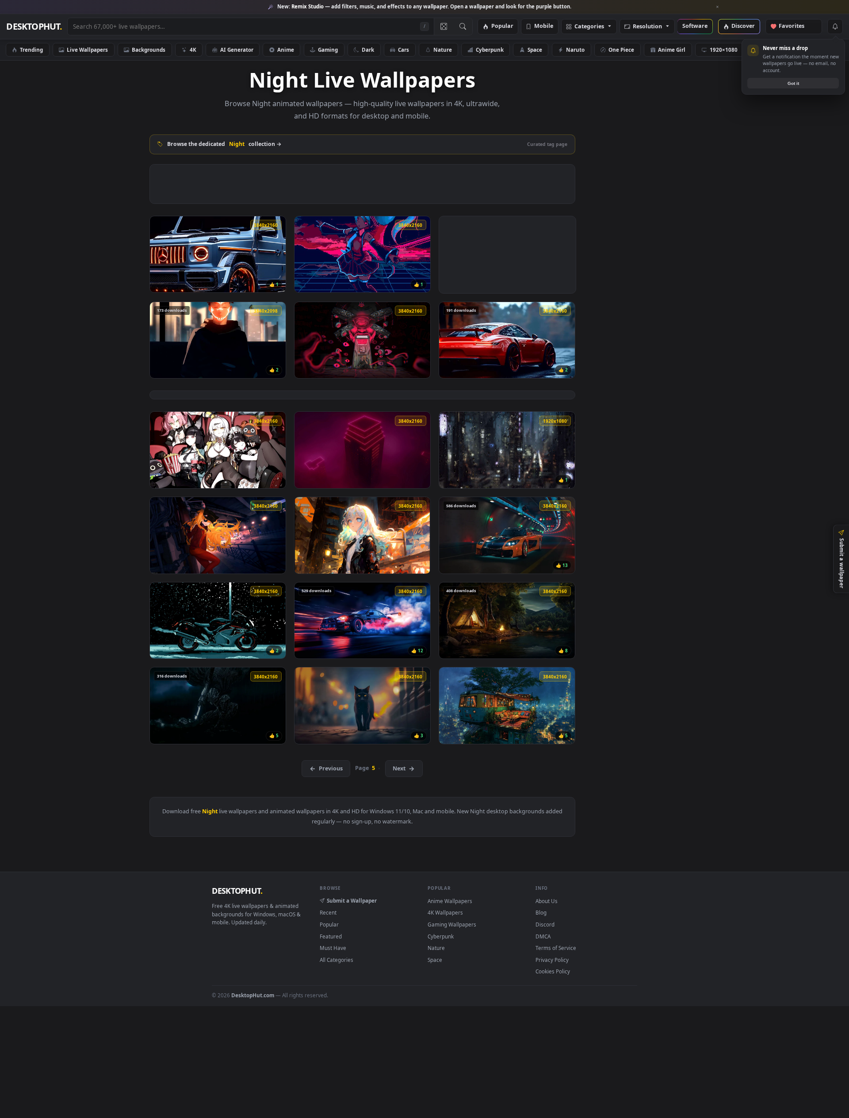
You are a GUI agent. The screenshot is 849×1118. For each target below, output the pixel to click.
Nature (442, 49)
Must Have (333, 947)
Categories (589, 27)
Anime (285, 49)
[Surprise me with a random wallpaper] (443, 26)
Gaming (328, 49)
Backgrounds (148, 49)
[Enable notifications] (834, 26)
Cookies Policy (552, 971)
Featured (331, 936)
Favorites (796, 26)
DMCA (543, 936)
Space (535, 49)
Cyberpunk (490, 49)
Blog (541, 912)
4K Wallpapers (445, 912)
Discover (743, 26)
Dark (368, 49)
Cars (403, 49)
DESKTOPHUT (237, 890)
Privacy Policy (552, 959)
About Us (546, 900)
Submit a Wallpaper (352, 900)
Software (695, 26)
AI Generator (236, 49)
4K (193, 49)
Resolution (647, 27)
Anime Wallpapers (450, 900)
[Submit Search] (462, 26)
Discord (545, 924)
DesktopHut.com (252, 995)
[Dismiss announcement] (718, 7)
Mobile (543, 26)
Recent (328, 912)
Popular (502, 26)
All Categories (336, 959)
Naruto (575, 49)
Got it (793, 83)
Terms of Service (555, 947)
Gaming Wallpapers (452, 924)
